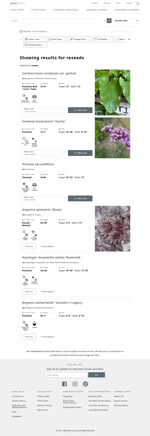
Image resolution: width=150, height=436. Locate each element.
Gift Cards (43, 401)
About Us (119, 396)
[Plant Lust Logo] (17, 3)
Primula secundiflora (38, 164)
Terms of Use (120, 401)
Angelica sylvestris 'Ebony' (42, 210)
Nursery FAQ (95, 396)
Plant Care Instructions (69, 402)
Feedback (17, 416)
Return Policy (45, 405)
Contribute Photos (98, 410)
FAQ (14, 412)
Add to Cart (82, 110)
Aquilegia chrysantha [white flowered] (51, 257)
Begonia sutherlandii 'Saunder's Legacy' (52, 302)
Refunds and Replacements (19, 406)
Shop (95, 3)
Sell (118, 3)
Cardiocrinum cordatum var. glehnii (49, 73)
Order (107, 3)
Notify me (29, 246)
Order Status (19, 401)
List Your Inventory (99, 405)
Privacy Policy (121, 405)
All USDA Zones (121, 21)
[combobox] (44, 110)
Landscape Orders (72, 407)
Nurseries (43, 410)
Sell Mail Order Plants (100, 401)
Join (96, 375)
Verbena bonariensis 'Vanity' (44, 121)
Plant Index (44, 396)
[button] (105, 21)
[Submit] (109, 20)
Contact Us (18, 396)
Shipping (67, 396)
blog (129, 3)
